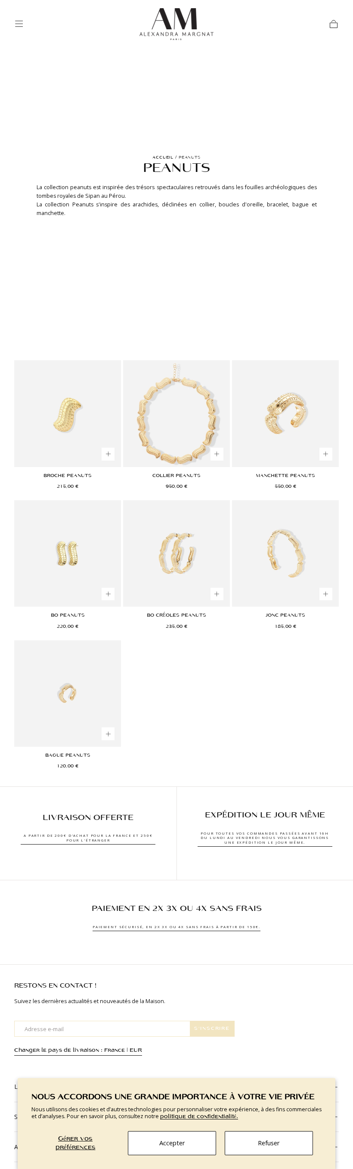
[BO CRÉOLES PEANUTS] (176, 553)
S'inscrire (212, 1028)
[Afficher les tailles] (108, 454)
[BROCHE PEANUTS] (67, 413)
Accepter (172, 1142)
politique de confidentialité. (199, 1116)
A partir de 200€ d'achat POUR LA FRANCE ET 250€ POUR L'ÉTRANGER (88, 837)
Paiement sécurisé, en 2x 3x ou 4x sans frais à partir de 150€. (176, 926)
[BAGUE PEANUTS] (67, 693)
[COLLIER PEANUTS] (176, 413)
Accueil (163, 157)
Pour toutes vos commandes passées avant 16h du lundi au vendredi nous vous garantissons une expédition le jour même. (265, 838)
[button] (19, 23)
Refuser (269, 1142)
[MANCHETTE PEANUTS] (285, 413)
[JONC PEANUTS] (285, 553)
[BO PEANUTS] (67, 553)
